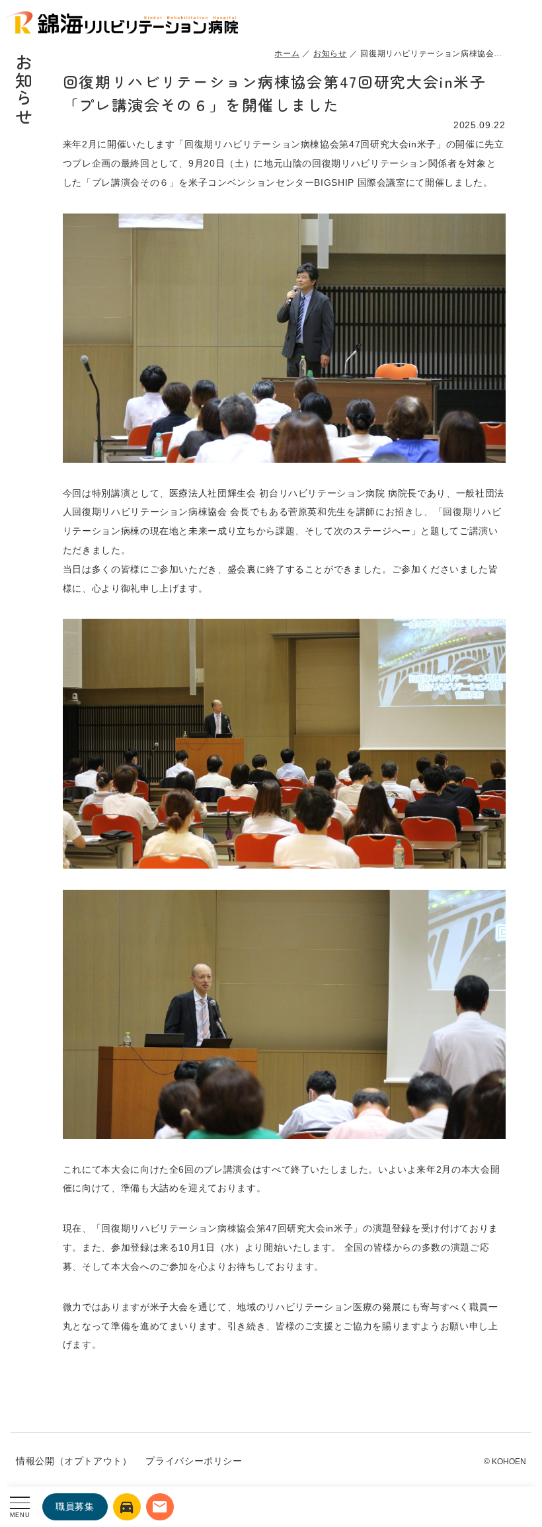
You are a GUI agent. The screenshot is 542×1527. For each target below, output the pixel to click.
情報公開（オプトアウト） (74, 1461)
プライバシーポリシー (193, 1461)
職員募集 (75, 1506)
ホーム (286, 53)
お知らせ (330, 53)
